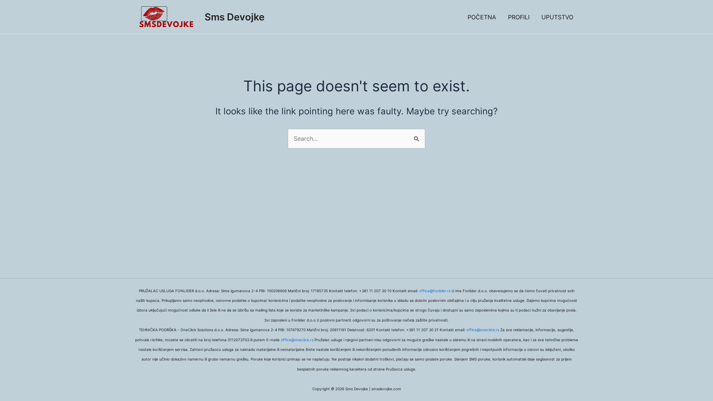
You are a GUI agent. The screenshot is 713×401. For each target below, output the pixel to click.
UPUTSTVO (557, 17)
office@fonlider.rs (434, 290)
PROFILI (519, 17)
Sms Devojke (234, 17)
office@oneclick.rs (482, 329)
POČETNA (482, 17)
